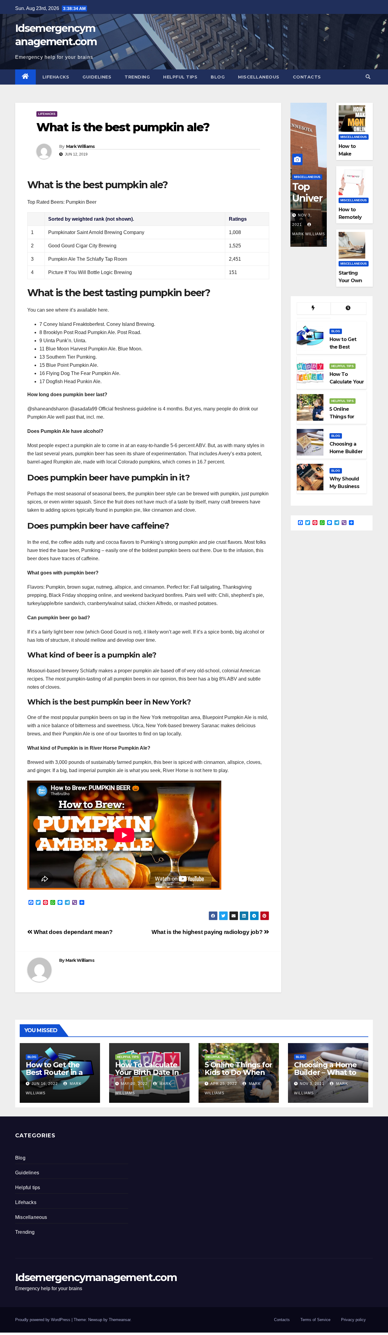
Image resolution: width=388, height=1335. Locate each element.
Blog (218, 77)
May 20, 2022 (134, 1084)
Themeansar (119, 1319)
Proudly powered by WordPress (43, 1319)
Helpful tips (180, 77)
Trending (137, 77)
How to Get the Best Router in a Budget (54, 1072)
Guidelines (96, 77)
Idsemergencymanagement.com (96, 1277)
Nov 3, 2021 (312, 1084)
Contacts (307, 77)
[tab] (314, 308)
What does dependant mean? (72, 932)
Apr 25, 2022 (223, 1084)
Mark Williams (80, 146)
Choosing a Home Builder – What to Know (325, 1072)
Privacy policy (353, 1319)
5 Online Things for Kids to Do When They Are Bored (238, 1072)
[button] (368, 76)
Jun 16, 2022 (45, 1084)
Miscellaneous (258, 77)
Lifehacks (55, 77)
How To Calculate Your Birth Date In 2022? (147, 1072)
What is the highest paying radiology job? (208, 932)
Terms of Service (315, 1319)
